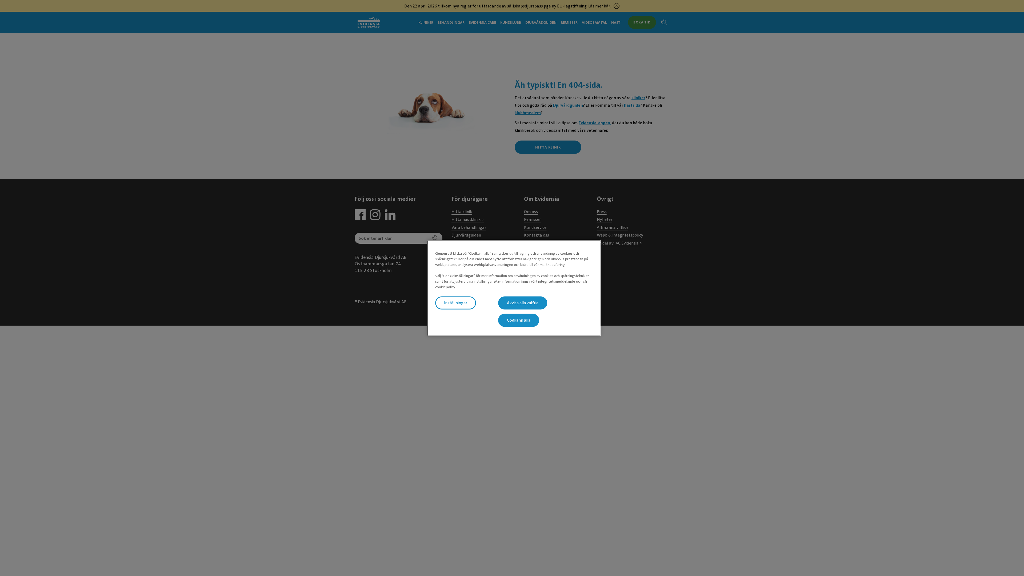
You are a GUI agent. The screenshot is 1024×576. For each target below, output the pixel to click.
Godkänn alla (518, 320)
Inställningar (455, 303)
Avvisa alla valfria (522, 303)
